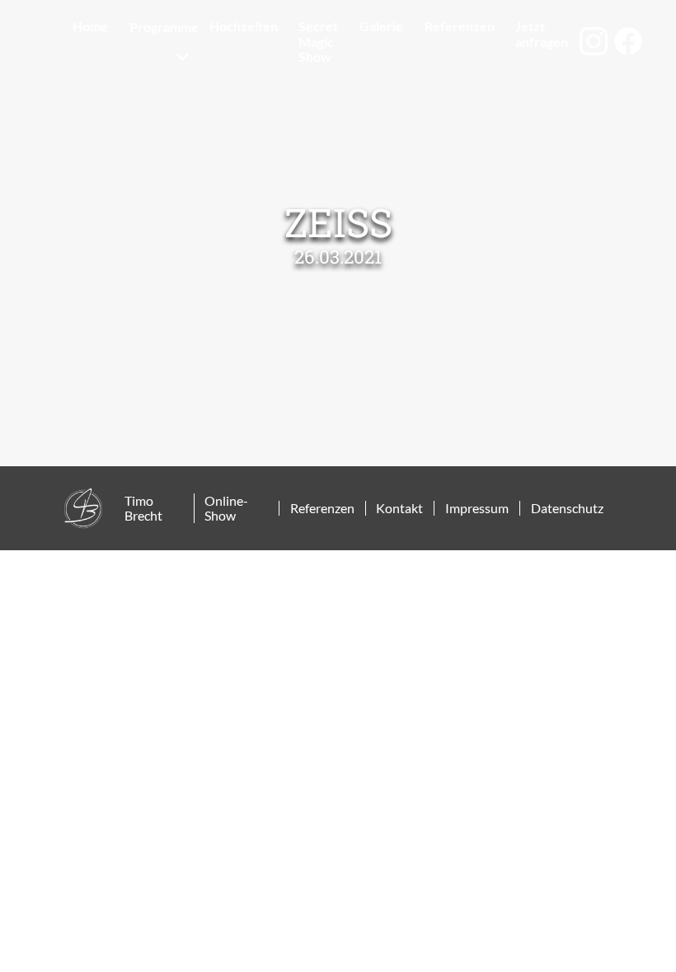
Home (90, 26)
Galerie (381, 26)
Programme (164, 27)
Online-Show (226, 508)
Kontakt (399, 508)
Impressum (477, 508)
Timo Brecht (143, 508)
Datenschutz (567, 508)
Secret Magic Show (318, 41)
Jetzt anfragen (541, 33)
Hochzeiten (243, 26)
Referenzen (460, 26)
